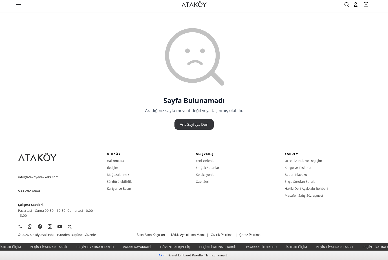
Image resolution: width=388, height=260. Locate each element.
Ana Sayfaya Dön (194, 124)
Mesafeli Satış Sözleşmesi (304, 195)
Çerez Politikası (250, 234)
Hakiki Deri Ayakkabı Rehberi (306, 188)
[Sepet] (366, 4)
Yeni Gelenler (206, 161)
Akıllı (162, 255)
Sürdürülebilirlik (119, 181)
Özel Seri (202, 181)
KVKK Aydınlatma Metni (188, 234)
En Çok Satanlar (207, 167)
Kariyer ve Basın (119, 188)
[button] (355, 4)
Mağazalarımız (118, 174)
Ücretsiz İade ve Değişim (303, 161)
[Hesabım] (355, 4)
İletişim (112, 167)
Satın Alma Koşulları (151, 234)
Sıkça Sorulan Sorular (301, 181)
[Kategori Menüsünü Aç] (18, 4)
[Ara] (346, 4)
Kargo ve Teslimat (298, 167)
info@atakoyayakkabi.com (38, 177)
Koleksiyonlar (206, 174)
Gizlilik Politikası (222, 234)
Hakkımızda (115, 161)
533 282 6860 (29, 190)
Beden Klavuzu (296, 174)
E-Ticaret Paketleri (191, 255)
